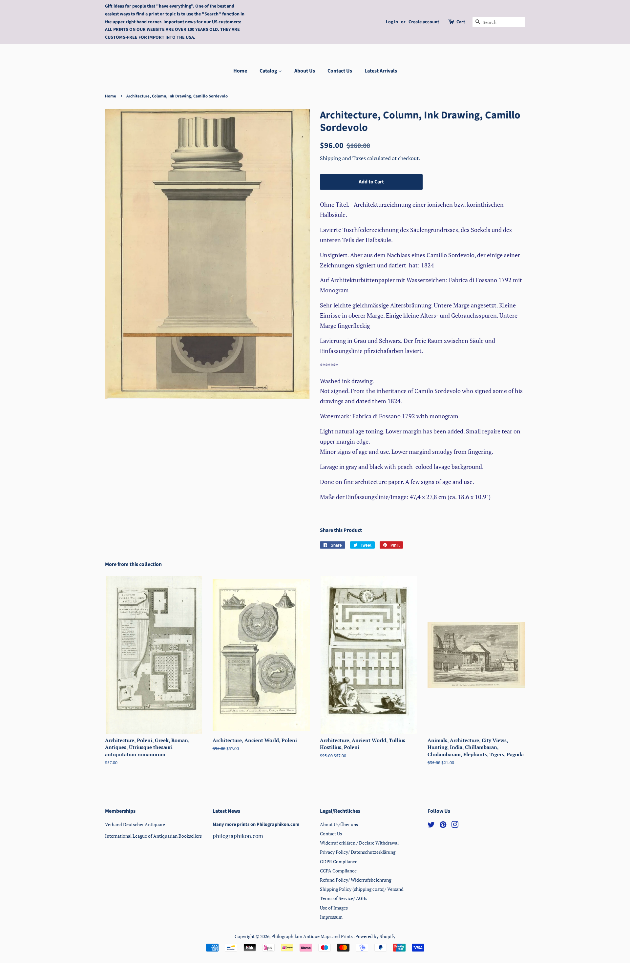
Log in (392, 22)
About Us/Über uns (339, 824)
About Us (304, 70)
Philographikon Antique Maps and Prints (312, 936)
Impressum (331, 917)
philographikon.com (238, 836)
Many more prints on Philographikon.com (256, 824)
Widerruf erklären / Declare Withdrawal (359, 843)
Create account (424, 22)
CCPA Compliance (338, 871)
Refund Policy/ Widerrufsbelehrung (355, 880)
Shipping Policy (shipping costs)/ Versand (362, 889)
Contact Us (339, 70)
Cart (460, 22)
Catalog (269, 70)
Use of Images (334, 908)
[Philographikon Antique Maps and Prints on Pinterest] (443, 826)
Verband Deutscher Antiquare (135, 824)
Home (240, 70)
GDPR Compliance (338, 861)
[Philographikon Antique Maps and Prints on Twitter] (431, 826)
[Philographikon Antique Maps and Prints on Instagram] (454, 826)
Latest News (226, 811)
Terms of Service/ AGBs (343, 898)
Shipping (331, 158)
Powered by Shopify (375, 936)
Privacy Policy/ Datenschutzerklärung (357, 852)
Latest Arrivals (381, 70)
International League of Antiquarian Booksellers (153, 836)
